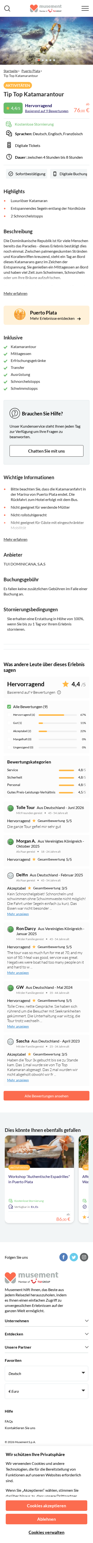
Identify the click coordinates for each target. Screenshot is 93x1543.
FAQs (9, 1421)
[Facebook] (63, 1257)
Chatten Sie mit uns (46, 451)
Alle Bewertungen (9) (30, 706)
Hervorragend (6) (24, 714)
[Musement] (46, 8)
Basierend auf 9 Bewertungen (46, 111)
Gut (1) (17, 723)
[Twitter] (73, 1257)
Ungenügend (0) (23, 747)
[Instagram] (83, 1257)
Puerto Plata (30, 71)
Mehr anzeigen (18, 914)
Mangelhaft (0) (22, 739)
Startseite (11, 71)
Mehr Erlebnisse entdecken (52, 318)
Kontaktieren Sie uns (20, 1428)
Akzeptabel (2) (22, 731)
